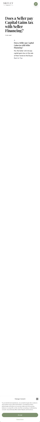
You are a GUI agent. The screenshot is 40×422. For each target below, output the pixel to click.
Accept (20, 415)
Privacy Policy (20, 419)
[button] (37, 399)
